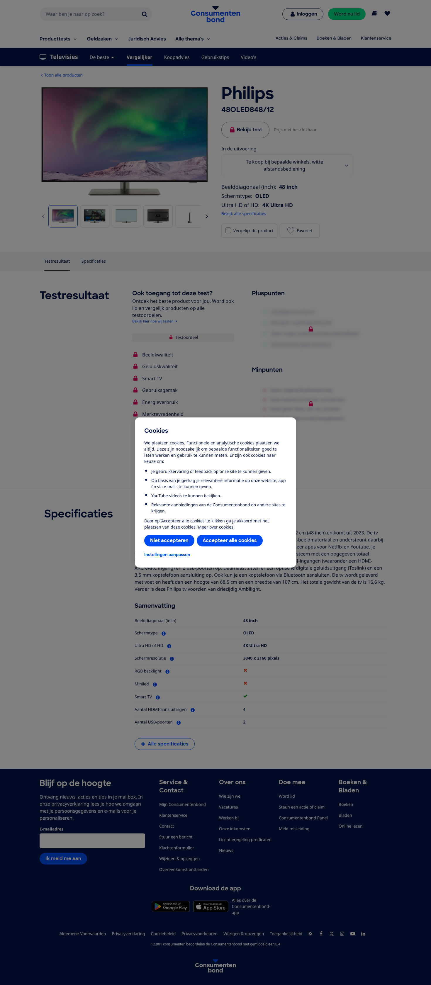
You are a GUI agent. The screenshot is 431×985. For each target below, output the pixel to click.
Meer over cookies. (216, 527)
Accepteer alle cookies (230, 540)
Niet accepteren (169, 540)
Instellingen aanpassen (167, 554)
